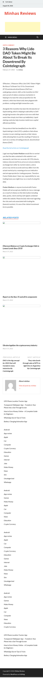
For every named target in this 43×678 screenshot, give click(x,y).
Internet (6, 460)
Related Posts (10, 217)
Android (7, 430)
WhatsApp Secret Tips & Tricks (14, 418)
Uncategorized (9, 478)
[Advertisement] (22, 27)
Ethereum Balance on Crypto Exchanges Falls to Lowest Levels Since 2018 (21, 247)
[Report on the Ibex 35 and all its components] (21, 276)
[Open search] (37, 37)
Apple (6, 437)
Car (5, 441)
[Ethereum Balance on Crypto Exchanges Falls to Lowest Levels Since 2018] (21, 233)
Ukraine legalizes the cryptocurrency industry (20, 345)
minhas (20, 70)
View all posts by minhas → (27, 386)
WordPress (13, 674)
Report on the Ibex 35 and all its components (20, 297)
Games (6, 456)
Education (7, 452)
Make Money (8, 467)
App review (8, 433)
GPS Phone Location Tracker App (15, 401)
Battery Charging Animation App (15, 421)
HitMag (22, 674)
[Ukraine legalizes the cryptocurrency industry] (21, 324)
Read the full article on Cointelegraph (16, 148)
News (6, 471)
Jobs (5, 463)
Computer (7, 445)
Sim (5, 475)
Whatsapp (7, 482)
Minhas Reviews (20, 13)
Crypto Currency (8, 45)
